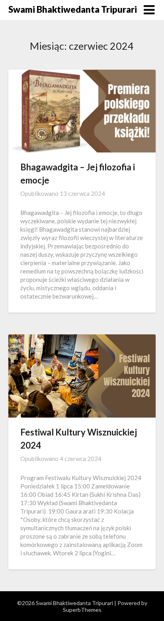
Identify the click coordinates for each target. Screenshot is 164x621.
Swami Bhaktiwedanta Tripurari (72, 9)
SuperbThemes (82, 609)
